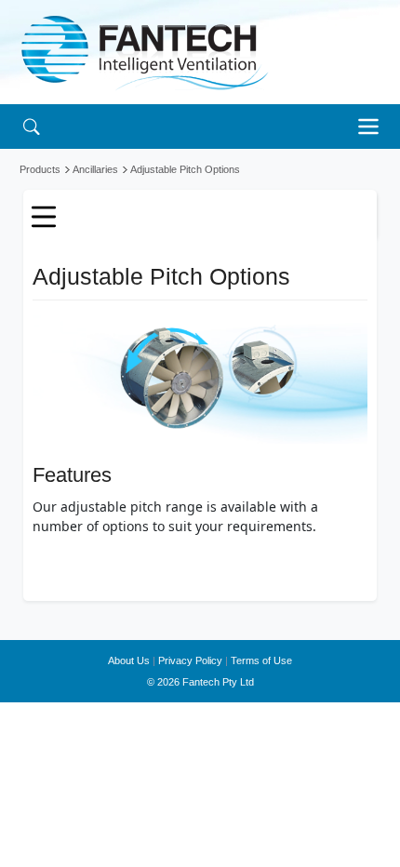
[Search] (31, 126)
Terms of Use (261, 660)
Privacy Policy (190, 660)
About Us (129, 660)
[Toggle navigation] (373, 126)
